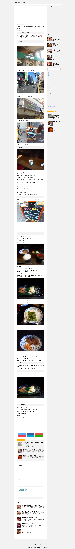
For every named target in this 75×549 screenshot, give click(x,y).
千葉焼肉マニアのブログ (20, 2)
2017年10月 (49, 94)
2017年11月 (49, 93)
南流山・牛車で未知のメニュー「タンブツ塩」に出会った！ (56, 39)
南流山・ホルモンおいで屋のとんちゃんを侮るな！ (56, 64)
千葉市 (48, 73)
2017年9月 (48, 95)
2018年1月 (48, 91)
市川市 (48, 76)
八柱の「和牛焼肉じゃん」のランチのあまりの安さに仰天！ (31, 511)
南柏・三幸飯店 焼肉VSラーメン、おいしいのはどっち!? (56, 58)
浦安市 (48, 77)
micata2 (46, 547)
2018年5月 (48, 87)
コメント (19, 468)
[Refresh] (26, 489)
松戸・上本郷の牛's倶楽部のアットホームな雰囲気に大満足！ (31, 505)
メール (19, 482)
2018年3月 (48, 89)
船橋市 (48, 72)
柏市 (48, 74)
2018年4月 (48, 88)
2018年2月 (48, 90)
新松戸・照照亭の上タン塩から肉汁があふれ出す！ (30, 523)
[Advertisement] (30, 15)
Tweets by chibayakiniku (51, 106)
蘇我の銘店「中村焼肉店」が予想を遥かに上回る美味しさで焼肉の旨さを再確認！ (56, 116)
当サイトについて (37, 542)
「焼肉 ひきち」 (26, 270)
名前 (19, 479)
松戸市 (48, 75)
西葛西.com (49, 109)
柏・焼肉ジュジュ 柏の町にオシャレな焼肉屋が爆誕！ (56, 51)
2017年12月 (49, 92)
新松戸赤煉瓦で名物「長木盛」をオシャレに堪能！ (30, 517)
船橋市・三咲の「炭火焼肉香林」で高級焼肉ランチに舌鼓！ (32, 449)
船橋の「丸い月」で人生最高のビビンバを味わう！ (30, 455)
